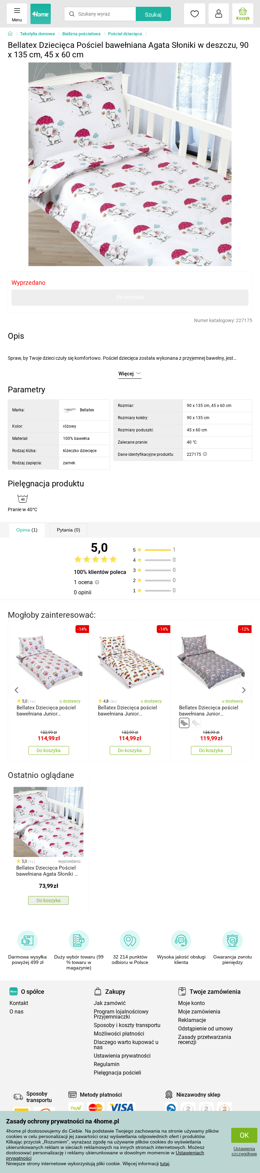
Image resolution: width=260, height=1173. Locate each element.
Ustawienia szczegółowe (244, 1151)
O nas (16, 1011)
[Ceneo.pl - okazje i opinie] (171, 1110)
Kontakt (18, 1003)
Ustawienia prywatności (122, 1055)
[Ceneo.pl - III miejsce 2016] (224, 1110)
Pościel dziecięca (125, 33)
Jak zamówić (110, 1003)
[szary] (184, 723)
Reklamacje (192, 1020)
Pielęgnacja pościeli (117, 1072)
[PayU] (76, 1108)
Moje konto (191, 1003)
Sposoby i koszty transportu (127, 1025)
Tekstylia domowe (37, 33)
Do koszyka (130, 297)
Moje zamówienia (199, 1011)
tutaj (164, 1163)
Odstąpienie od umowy (205, 1028)
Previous (16, 690)
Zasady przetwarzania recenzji (204, 1040)
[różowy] (196, 723)
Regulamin (107, 1064)
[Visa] (121, 1108)
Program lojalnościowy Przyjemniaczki (121, 1014)
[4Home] (12, 34)
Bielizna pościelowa (81, 33)
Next (243, 690)
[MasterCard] (95, 1108)
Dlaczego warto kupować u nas (126, 1045)
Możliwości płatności (119, 1033)
